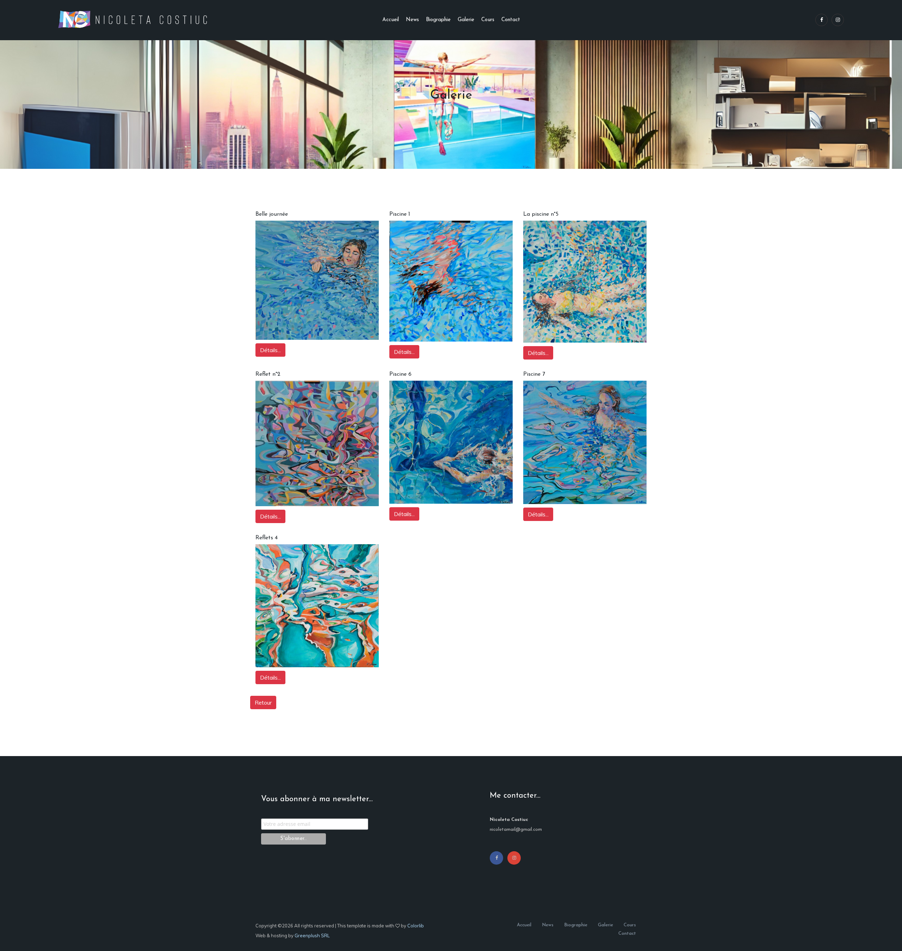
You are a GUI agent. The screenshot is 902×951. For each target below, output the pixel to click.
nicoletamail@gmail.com (516, 829)
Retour (263, 702)
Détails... (270, 350)
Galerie (466, 20)
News (412, 20)
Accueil (390, 20)
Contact (510, 20)
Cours (487, 20)
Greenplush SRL (312, 935)
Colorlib (415, 925)
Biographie (438, 20)
